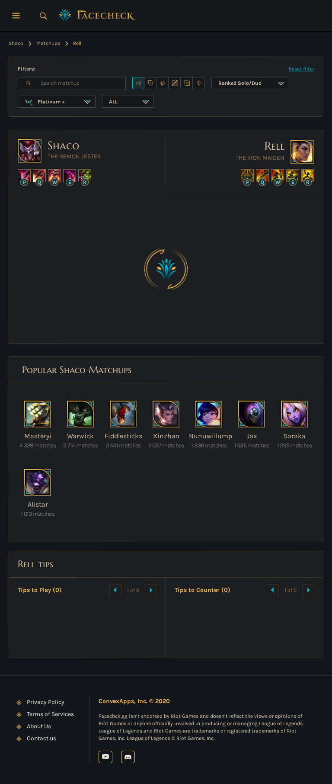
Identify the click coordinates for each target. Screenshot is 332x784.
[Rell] (302, 152)
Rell (274, 146)
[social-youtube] (105, 757)
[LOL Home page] (97, 15)
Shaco (63, 145)
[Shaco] (30, 151)
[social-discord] (128, 757)
